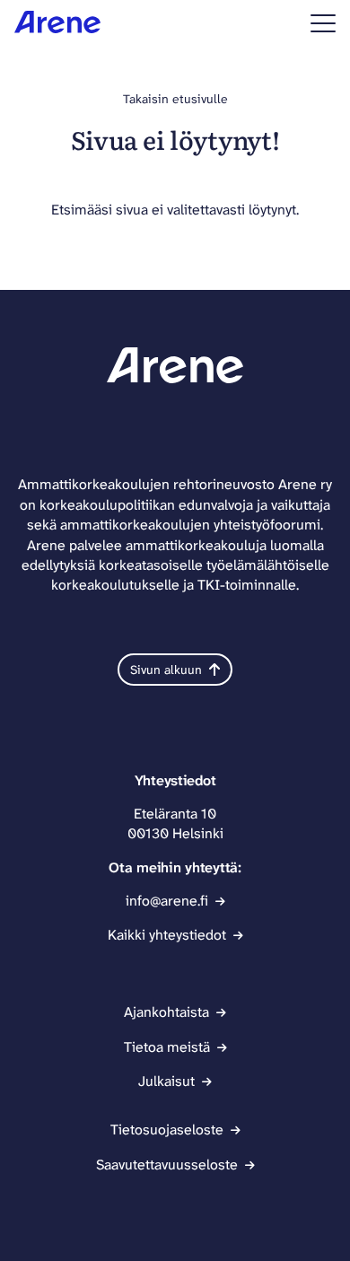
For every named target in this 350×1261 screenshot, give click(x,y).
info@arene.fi (167, 900)
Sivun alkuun (166, 669)
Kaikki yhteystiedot (167, 934)
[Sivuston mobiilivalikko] (323, 23)
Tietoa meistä (167, 1047)
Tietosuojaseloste (166, 1129)
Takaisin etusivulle (175, 99)
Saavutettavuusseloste (167, 1164)
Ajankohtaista (166, 1012)
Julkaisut (166, 1081)
